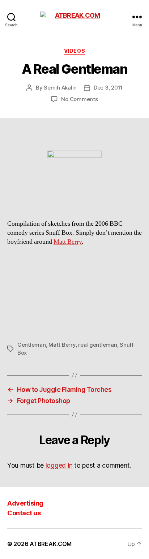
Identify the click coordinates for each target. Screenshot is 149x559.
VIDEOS (74, 51)
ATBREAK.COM (51, 543)
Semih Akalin (60, 87)
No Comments (79, 99)
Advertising (25, 503)
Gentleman (31, 344)
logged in (59, 465)
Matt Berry (68, 242)
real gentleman (97, 344)
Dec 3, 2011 (108, 87)
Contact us (24, 513)
